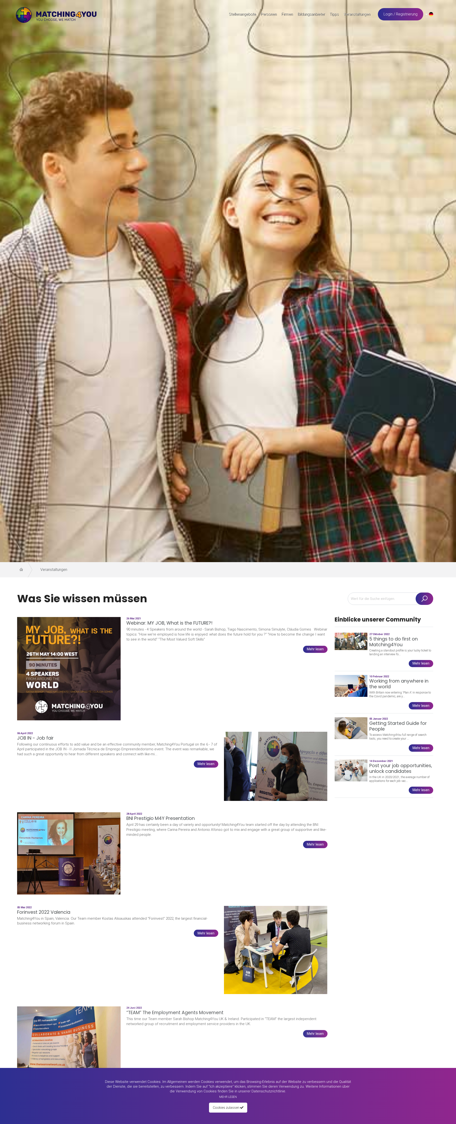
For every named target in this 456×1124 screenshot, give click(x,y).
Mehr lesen (228, 1097)
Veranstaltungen (53, 569)
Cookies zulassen (226, 1108)
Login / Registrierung (401, 14)
